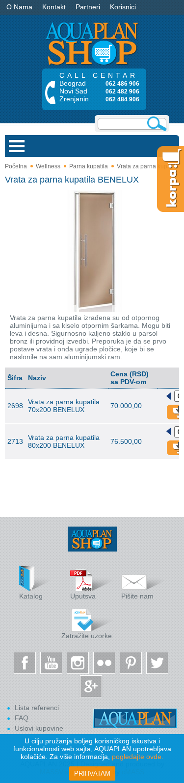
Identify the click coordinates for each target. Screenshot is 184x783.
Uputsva (83, 596)
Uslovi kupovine (39, 728)
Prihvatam (92, 773)
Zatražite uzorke (86, 636)
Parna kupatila (88, 166)
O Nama (19, 7)
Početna (16, 166)
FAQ (21, 718)
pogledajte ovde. (137, 756)
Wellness (48, 166)
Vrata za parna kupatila (148, 166)
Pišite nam (137, 596)
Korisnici (123, 7)
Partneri (88, 7)
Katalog (31, 596)
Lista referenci (37, 708)
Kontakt (54, 7)
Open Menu (16, 146)
